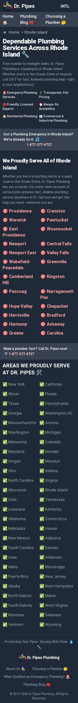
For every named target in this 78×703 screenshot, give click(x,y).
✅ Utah (9, 499)
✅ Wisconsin (14, 490)
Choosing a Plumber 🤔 (50, 669)
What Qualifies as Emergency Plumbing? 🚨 (37, 677)
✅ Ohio (9, 470)
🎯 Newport (14, 243)
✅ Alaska (11, 586)
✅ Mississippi (52, 567)
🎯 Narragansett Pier (57, 294)
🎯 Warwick (14, 220)
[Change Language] (66, 6)
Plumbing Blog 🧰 (36, 684)
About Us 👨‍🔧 (15, 669)
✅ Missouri (49, 461)
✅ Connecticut (53, 518)
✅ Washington (16, 432)
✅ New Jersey (52, 576)
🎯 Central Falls (56, 243)
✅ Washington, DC (56, 413)
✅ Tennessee (52, 499)
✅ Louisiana (14, 509)
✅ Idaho (10, 567)
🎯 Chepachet (54, 306)
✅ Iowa (10, 557)
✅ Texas (11, 403)
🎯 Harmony (15, 324)
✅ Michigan (50, 432)
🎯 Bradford (52, 315)
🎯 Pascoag (15, 291)
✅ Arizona (48, 422)
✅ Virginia (48, 480)
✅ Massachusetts (19, 422)
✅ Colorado (50, 442)
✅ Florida (48, 394)
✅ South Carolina (18, 547)
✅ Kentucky (50, 509)
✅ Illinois (11, 394)
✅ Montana (13, 615)
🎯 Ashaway (52, 324)
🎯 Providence (17, 211)
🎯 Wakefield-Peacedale (17, 264)
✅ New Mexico (16, 538)
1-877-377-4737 (39, 145)
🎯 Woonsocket (56, 228)
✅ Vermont (13, 624)
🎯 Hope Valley (17, 306)
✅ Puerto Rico (15, 576)
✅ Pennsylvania (53, 403)
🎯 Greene (13, 333)
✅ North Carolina (18, 480)
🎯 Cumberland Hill (18, 279)
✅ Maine (47, 595)
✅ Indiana (48, 470)
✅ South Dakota (17, 605)
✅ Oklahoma (14, 518)
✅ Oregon (12, 461)
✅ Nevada (48, 451)
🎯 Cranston (52, 211)
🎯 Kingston (52, 276)
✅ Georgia (12, 413)
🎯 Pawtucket (54, 220)
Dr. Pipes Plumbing (41, 694)
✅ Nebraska (14, 528)
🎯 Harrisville (16, 315)
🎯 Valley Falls (54, 252)
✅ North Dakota (17, 595)
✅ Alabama (50, 538)
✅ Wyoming (50, 624)
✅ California (50, 384)
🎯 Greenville (53, 261)
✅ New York (14, 384)
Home (14, 32)
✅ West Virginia (53, 605)
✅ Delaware (50, 615)
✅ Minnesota (15, 442)
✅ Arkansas (50, 557)
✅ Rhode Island (53, 490)
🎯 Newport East (19, 252)
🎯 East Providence (14, 232)
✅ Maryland (13, 451)
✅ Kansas (48, 547)
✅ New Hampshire (56, 586)
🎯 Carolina (51, 333)
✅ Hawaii (48, 528)
